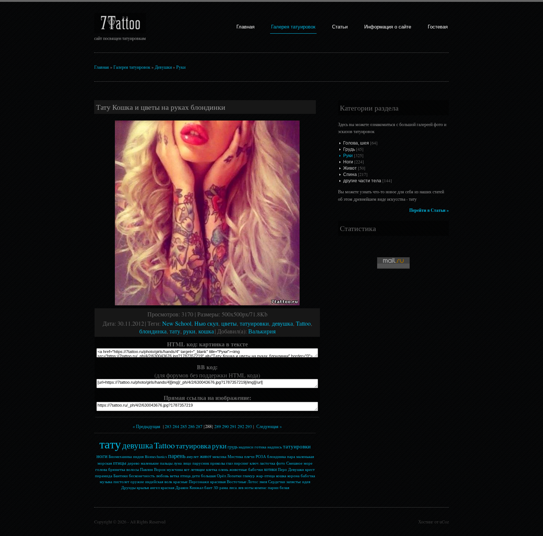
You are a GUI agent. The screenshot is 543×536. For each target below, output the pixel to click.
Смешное (294, 463)
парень (176, 455)
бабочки (255, 469)
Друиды (128, 487)
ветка (174, 475)
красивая (218, 481)
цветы (229, 323)
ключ (254, 463)
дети (196, 475)
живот (205, 456)
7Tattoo (120, 23)
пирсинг (241, 463)
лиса (233, 487)
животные (238, 469)
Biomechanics (156, 456)
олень (223, 469)
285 (183, 426)
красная (167, 487)
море (308, 463)
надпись (274, 447)
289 (217, 426)
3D (216, 487)
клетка (211, 469)
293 (248, 426)
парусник (200, 463)
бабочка (308, 475)
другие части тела (362, 180)
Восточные (236, 481)
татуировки (254, 323)
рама (223, 487)
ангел (155, 487)
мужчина (175, 469)
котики (270, 469)
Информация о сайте (387, 27)
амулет (193, 456)
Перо (282, 469)
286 (191, 426)
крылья (143, 487)
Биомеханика (120, 456)
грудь (233, 447)
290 (225, 426)
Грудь (349, 149)
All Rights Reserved (147, 522)
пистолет (121, 481)
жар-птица (265, 475)
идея (306, 481)
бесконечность (142, 475)
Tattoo (303, 323)
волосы (132, 469)
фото (280, 463)
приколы (217, 463)
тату (175, 331)
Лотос (252, 481)
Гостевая (438, 27)
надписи (246, 447)
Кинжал (196, 487)
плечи (249, 456)
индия (138, 456)
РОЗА (261, 456)
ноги (101, 455)
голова (101, 469)
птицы (119, 462)
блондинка (153, 331)
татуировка (193, 446)
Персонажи (199, 481)
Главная (245, 27)
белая (284, 487)
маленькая (305, 456)
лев (240, 487)
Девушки (163, 67)
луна (178, 463)
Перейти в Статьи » (429, 210)
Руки (180, 67)
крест (310, 469)
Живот (350, 168)
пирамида (103, 475)
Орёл (221, 475)
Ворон (159, 469)
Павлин (146, 469)
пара (291, 456)
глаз (229, 463)
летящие (198, 469)
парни (273, 487)
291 (233, 426)
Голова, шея (356, 143)
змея (263, 481)
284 (176, 426)
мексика (219, 456)
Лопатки (234, 475)
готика (260, 447)
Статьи (340, 27)
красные (180, 481)
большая (208, 475)
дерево (133, 463)
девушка (282, 323)
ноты (249, 487)
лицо (187, 463)
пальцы (166, 463)
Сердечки (276, 481)
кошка (206, 331)
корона (293, 475)
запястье (293, 481)
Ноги (348, 161)
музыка (106, 481)
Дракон (181, 487)
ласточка (267, 463)
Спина (350, 174)
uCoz (444, 522)
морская (105, 463)
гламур (249, 475)
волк (168, 481)
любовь (162, 475)
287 (199, 426)
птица (185, 475)
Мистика (235, 456)
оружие (137, 481)
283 (168, 426)
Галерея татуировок (293, 27)
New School (176, 323)
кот (186, 469)
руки (189, 331)
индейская (154, 481)
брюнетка (116, 469)
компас (261, 487)
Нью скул (206, 323)
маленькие (150, 463)
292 (241, 426)
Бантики (120, 475)
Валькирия (262, 331)
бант (208, 487)
